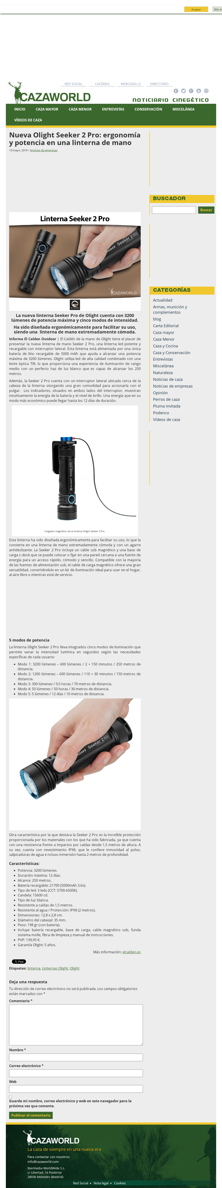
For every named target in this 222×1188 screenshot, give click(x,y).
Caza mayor (163, 332)
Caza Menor (80, 109)
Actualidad (162, 300)
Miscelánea (183, 109)
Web (12, 1081)
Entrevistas (113, 109)
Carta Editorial (166, 325)
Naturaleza (163, 372)
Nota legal (101, 1183)
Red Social (74, 84)
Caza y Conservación (171, 352)
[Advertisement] (111, 46)
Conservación (148, 109)
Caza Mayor (47, 109)
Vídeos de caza (28, 120)
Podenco (161, 412)
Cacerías (102, 84)
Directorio (159, 84)
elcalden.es (131, 952)
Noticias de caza (168, 379)
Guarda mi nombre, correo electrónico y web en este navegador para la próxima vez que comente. (70, 1103)
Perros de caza (166, 399)
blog (157, 319)
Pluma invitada (166, 406)
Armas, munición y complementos (170, 309)
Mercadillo (131, 84)
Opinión (160, 392)
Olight (75, 968)
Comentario (21, 1000)
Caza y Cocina (165, 345)
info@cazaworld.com (43, 1161)
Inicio (19, 109)
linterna (34, 968)
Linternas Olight (55, 968)
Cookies (120, 1183)
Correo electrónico (26, 1065)
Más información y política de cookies (119, 11)
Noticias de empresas (43, 150)
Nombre (17, 1050)
